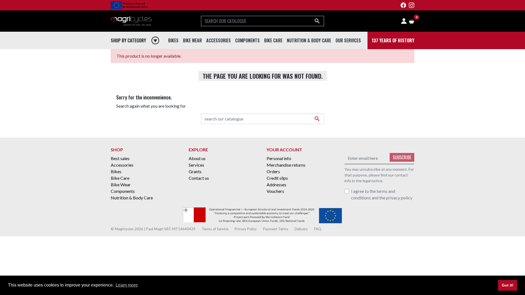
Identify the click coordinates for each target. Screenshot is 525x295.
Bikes (116, 171)
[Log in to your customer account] (404, 21)
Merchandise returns (286, 164)
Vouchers (275, 191)
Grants (195, 171)
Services (196, 164)
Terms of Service (215, 229)
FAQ (317, 229)
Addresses (276, 184)
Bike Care (120, 178)
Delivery (301, 229)
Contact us (199, 178)
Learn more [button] (127, 285)
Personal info (279, 158)
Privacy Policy (246, 229)
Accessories (122, 164)
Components (123, 191)
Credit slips (277, 178)
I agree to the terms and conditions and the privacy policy (381, 194)
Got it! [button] (508, 285)
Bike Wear (121, 184)
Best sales (120, 158)
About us (197, 158)
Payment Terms (276, 229)
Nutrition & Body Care (132, 197)
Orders (273, 171)
